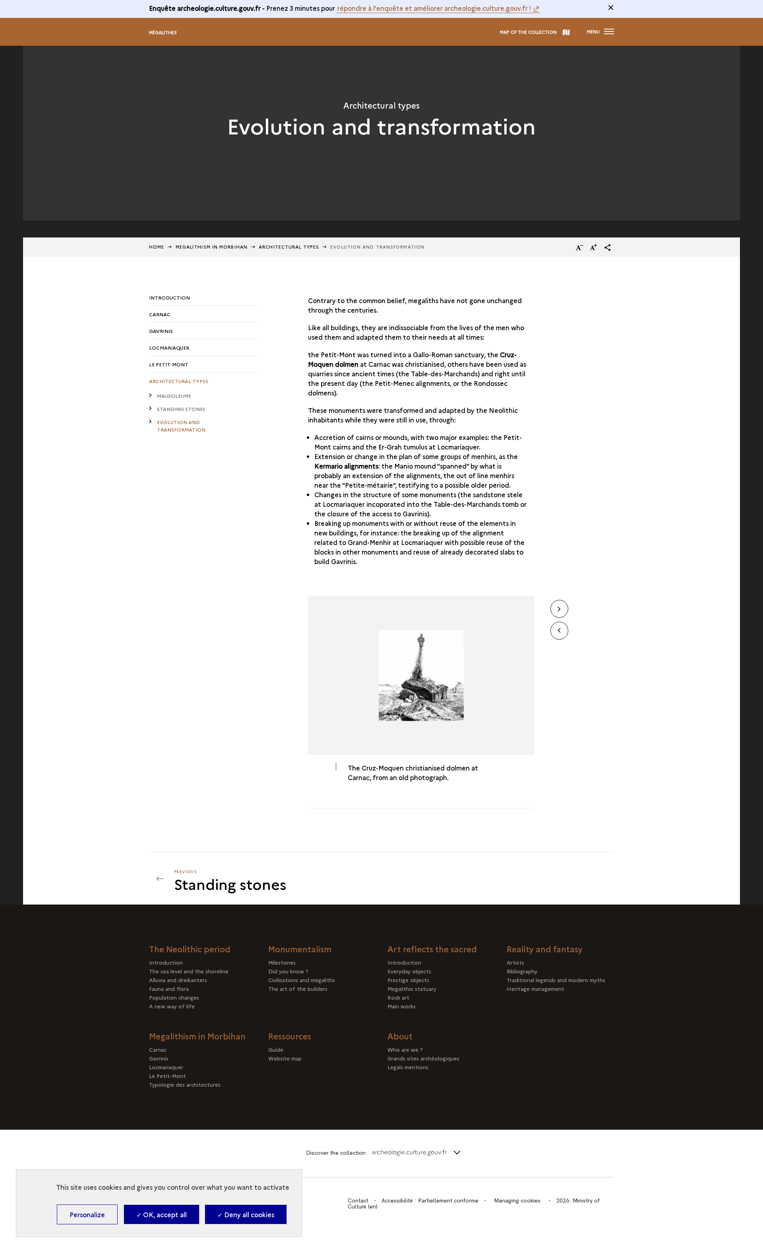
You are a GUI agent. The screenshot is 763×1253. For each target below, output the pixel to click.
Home (156, 247)
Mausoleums (174, 395)
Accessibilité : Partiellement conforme (430, 1200)
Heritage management (535, 988)
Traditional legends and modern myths (556, 979)
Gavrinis (161, 330)
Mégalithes (163, 32)
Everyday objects (409, 971)
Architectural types (289, 247)
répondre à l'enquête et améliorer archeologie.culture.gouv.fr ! (434, 8)
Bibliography (522, 971)
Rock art (398, 997)
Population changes (174, 997)
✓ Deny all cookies (245, 1214)
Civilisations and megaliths (301, 979)
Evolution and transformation (181, 425)
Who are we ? (405, 1049)
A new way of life (172, 1006)
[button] (607, 247)
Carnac (159, 314)
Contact (358, 1200)
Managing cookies (517, 1200)
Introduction (169, 297)
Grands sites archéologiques (423, 1058)
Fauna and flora (169, 988)
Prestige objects (408, 979)
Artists (515, 962)
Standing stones (181, 408)
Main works (401, 1006)
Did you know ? (288, 971)
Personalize (87, 1214)
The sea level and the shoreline (189, 971)
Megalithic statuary (411, 988)
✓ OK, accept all (161, 1214)
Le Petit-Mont (168, 364)
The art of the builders (297, 988)
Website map (285, 1058)
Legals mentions (407, 1066)
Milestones (282, 962)
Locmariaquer (169, 347)
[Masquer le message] (611, 7)
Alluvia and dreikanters (178, 979)
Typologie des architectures (185, 1084)
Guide (275, 1049)
